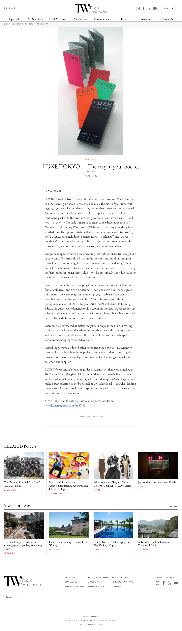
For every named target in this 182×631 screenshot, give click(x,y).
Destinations (80, 19)
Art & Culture (35, 19)
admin (92, 172)
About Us (167, 19)
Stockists (93, 582)
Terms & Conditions (122, 582)
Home (7, 24)
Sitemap (116, 586)
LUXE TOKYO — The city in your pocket (30, 24)
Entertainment (102, 19)
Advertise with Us (74, 586)
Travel (141, 487)
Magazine (146, 19)
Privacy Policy (120, 577)
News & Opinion (10, 490)
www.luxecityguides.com (59, 406)
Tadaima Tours (96, 586)
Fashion (97, 490)
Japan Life (14, 19)
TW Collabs (9, 553)
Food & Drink (57, 19)
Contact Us (71, 582)
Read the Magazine (98, 577)
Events (125, 19)
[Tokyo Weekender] (23, 585)
